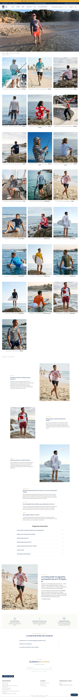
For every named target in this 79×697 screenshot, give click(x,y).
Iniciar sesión (42, 684)
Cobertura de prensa (6, 689)
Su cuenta (42, 681)
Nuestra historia (5, 3)
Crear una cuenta (43, 685)
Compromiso (14, 3)
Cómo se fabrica (5, 684)
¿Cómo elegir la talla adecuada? (24, 554)
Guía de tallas (46, 695)
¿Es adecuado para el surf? (22, 538)
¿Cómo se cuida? (20, 550)
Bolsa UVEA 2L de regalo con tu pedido (9, 693)
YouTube (6, 676)
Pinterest (8, 676)
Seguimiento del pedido (44, 682)
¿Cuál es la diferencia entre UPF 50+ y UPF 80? (27, 546)
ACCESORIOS (29, 6)
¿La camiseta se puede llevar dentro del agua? (29, 647)
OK (50, 667)
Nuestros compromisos (6, 688)
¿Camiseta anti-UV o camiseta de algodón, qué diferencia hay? (32, 640)
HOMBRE (18, 6)
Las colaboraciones (42, 6)
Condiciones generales (39, 695)
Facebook (3, 676)
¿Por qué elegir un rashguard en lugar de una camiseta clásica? (30, 530)
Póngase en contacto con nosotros (71, 3)
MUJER (13, 6)
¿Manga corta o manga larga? (25, 643)
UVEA (35, 6)
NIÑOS (23, 6)
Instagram (10, 676)
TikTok (13, 676)
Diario (10, 3)
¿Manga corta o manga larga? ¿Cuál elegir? (26, 534)
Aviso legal (32, 695)
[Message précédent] (30, 3)
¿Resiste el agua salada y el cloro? (24, 542)
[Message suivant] (51, 3)
